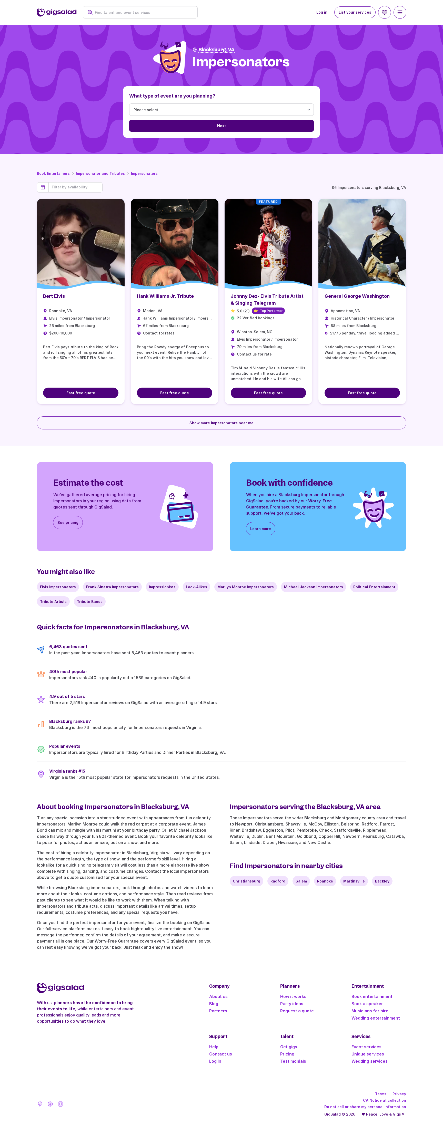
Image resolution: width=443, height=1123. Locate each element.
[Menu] (400, 12)
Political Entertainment (374, 587)
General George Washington (357, 296)
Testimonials (293, 1061)
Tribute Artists (53, 601)
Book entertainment (371, 996)
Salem (301, 881)
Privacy (399, 1094)
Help (213, 1046)
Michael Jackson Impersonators (313, 587)
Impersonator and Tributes (100, 173)
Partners (218, 1010)
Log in (321, 12)
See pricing (67, 522)
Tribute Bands (90, 601)
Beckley (382, 881)
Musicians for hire (369, 1010)
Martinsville (354, 881)
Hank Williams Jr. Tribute (165, 296)
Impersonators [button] (241, 62)
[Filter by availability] (75, 187)
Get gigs (288, 1046)
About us (218, 996)
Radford (277, 881)
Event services (366, 1046)
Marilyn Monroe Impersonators (245, 587)
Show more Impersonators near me (221, 423)
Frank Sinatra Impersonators (112, 587)
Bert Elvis (54, 296)
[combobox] (143, 12)
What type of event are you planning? (172, 96)
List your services (355, 12)
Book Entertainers (53, 173)
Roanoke (325, 881)
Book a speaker (367, 1003)
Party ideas (291, 1003)
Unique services (367, 1054)
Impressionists (162, 587)
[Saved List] (384, 12)
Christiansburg (246, 881)
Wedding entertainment (375, 1018)
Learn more (260, 528)
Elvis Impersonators (58, 587)
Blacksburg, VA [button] (216, 49)
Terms (380, 1094)
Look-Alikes (196, 587)
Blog (213, 1003)
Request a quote (297, 1010)
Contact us (220, 1054)
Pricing (287, 1054)
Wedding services (369, 1061)
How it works (293, 996)
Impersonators (144, 173)
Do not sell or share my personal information (365, 1107)
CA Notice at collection (384, 1100)
